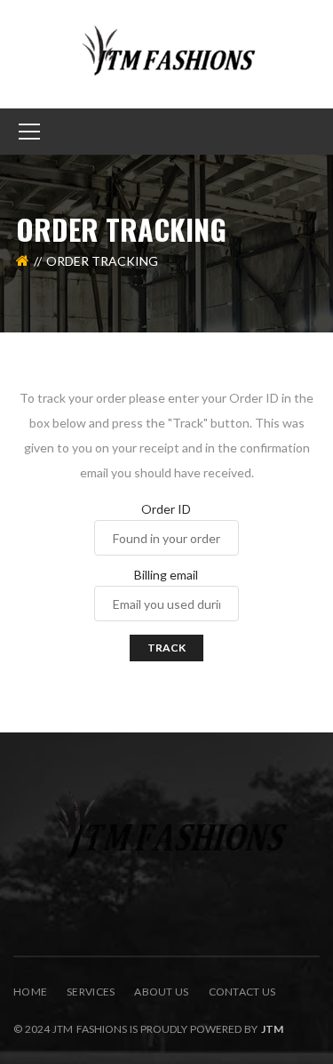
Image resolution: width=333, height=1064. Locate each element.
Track (166, 647)
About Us (161, 991)
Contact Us (242, 991)
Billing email (166, 575)
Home (30, 991)
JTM (272, 1029)
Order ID (166, 509)
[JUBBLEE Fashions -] (166, 52)
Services (91, 991)
